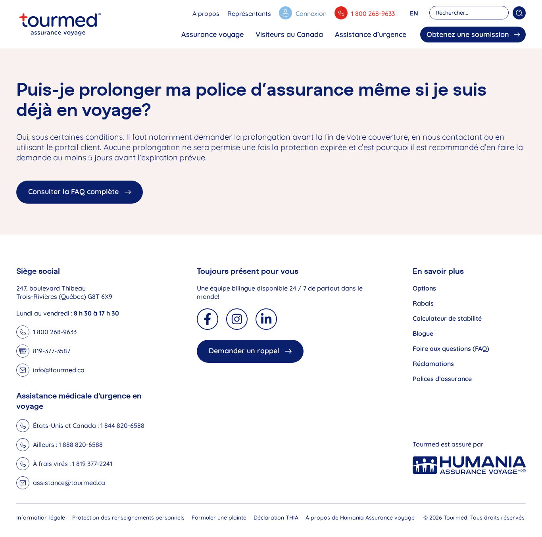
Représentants (249, 13)
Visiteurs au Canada (289, 34)
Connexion (311, 13)
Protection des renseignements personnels (128, 517)
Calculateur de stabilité (447, 318)
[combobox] (469, 12)
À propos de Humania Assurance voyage (360, 517)
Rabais (423, 303)
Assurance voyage (212, 34)
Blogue (423, 333)
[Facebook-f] (207, 319)
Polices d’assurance (442, 379)
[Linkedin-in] (266, 319)
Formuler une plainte (219, 517)
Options (424, 288)
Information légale (40, 517)
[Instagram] (237, 319)
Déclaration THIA (276, 517)
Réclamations (433, 364)
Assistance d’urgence (370, 34)
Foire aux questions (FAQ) (451, 348)
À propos (205, 13)
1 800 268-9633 (373, 13)
